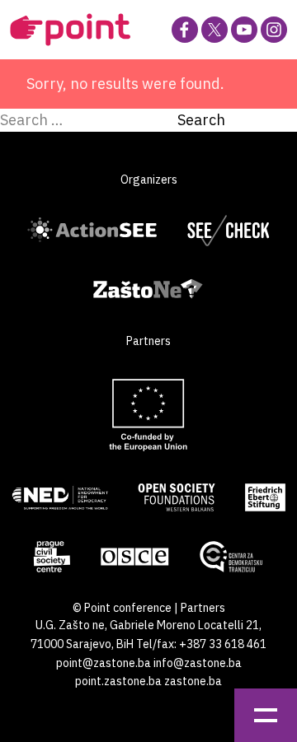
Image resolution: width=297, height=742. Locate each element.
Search (201, 119)
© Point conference (122, 607)
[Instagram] (274, 29)
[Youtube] (244, 29)
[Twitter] (214, 29)
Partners (203, 607)
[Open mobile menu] (265, 715)
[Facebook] (185, 29)
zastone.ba (193, 681)
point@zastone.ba (103, 663)
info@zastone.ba (197, 663)
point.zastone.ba (118, 681)
